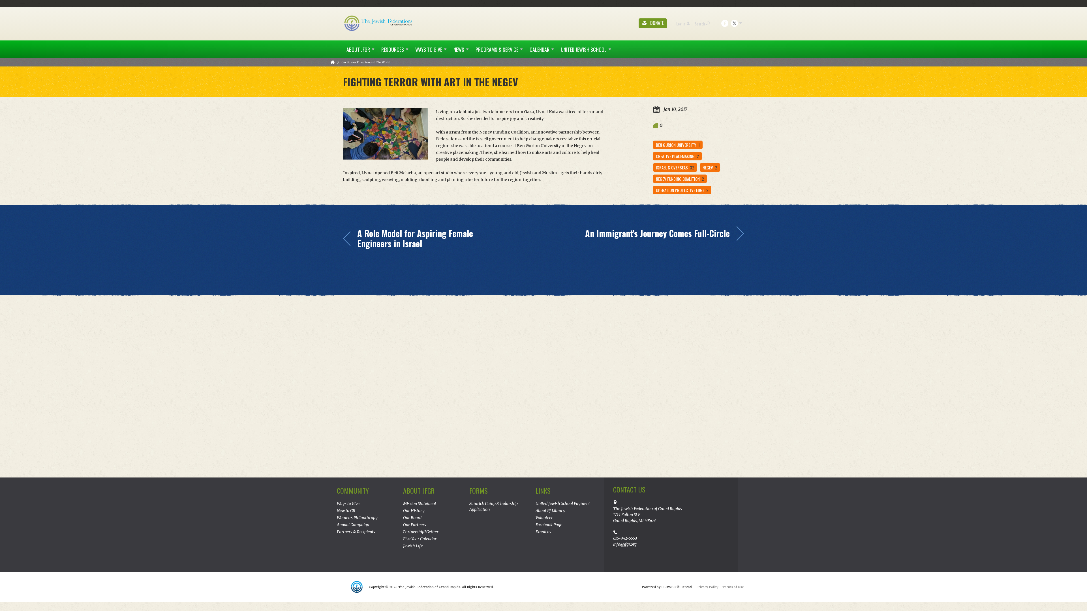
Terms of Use (733, 587)
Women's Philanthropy (357, 517)
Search (700, 24)
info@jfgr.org (625, 544)
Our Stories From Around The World (365, 62)
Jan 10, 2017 (674, 109)
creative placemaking (677, 156)
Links (543, 490)
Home (333, 62)
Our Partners (414, 524)
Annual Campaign (353, 524)
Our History (414, 510)
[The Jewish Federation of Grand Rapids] (378, 23)
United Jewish (584, 49)
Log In (680, 24)
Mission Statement (419, 503)
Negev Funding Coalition (680, 179)
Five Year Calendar (419, 538)
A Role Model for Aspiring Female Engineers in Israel (415, 238)
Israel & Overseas (675, 167)
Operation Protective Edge (682, 190)
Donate (656, 23)
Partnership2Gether (420, 531)
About (358, 49)
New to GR (346, 510)
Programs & (497, 49)
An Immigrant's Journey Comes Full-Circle (657, 233)
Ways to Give (348, 503)
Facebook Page (549, 524)
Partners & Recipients (356, 531)
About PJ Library (550, 510)
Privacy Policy (707, 587)
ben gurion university (678, 145)
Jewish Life (413, 545)
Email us (543, 531)
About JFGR (419, 490)
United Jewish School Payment (563, 503)
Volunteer (544, 517)
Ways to (428, 49)
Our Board (412, 517)
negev (710, 167)
